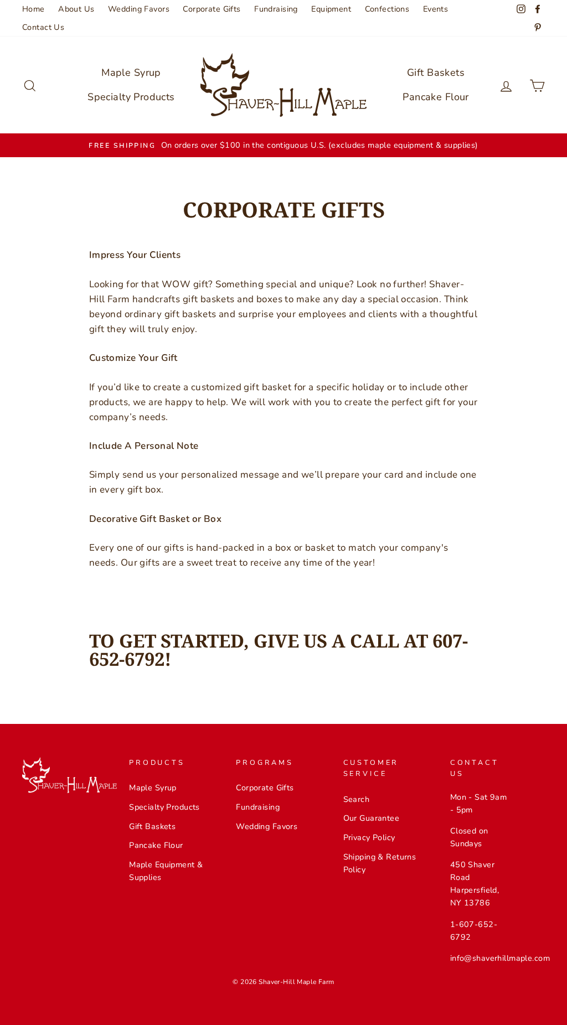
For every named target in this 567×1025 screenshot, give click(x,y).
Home (33, 8)
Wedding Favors (138, 8)
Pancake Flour (436, 96)
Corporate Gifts (211, 8)
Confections (387, 8)
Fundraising (276, 8)
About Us (76, 8)
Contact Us (43, 27)
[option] (283, 145)
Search (356, 799)
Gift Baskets (436, 72)
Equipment (331, 8)
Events (436, 8)
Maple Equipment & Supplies (166, 871)
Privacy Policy (369, 837)
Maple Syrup (131, 72)
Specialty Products (131, 96)
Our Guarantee (371, 818)
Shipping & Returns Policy (379, 863)
